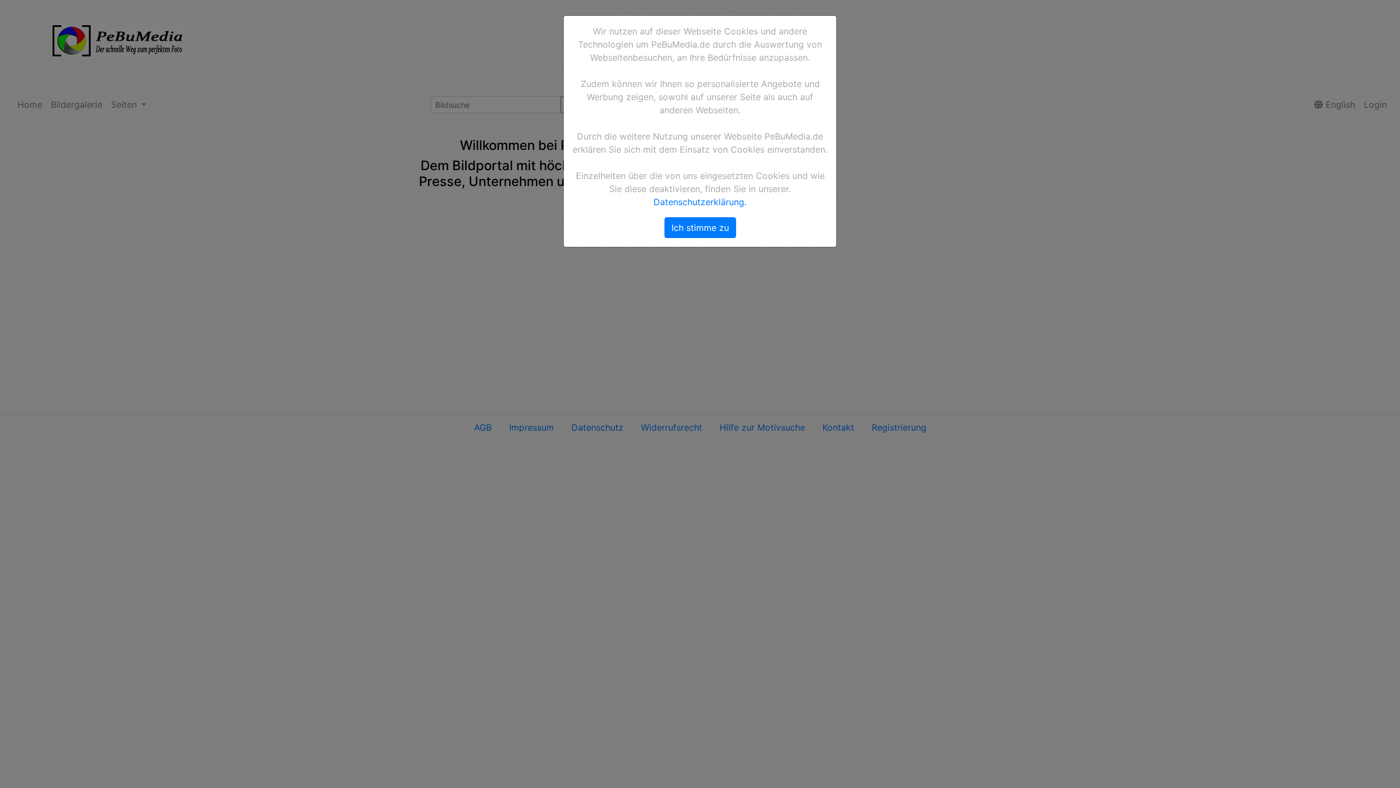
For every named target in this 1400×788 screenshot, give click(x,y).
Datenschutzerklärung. (700, 201)
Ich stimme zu (700, 227)
